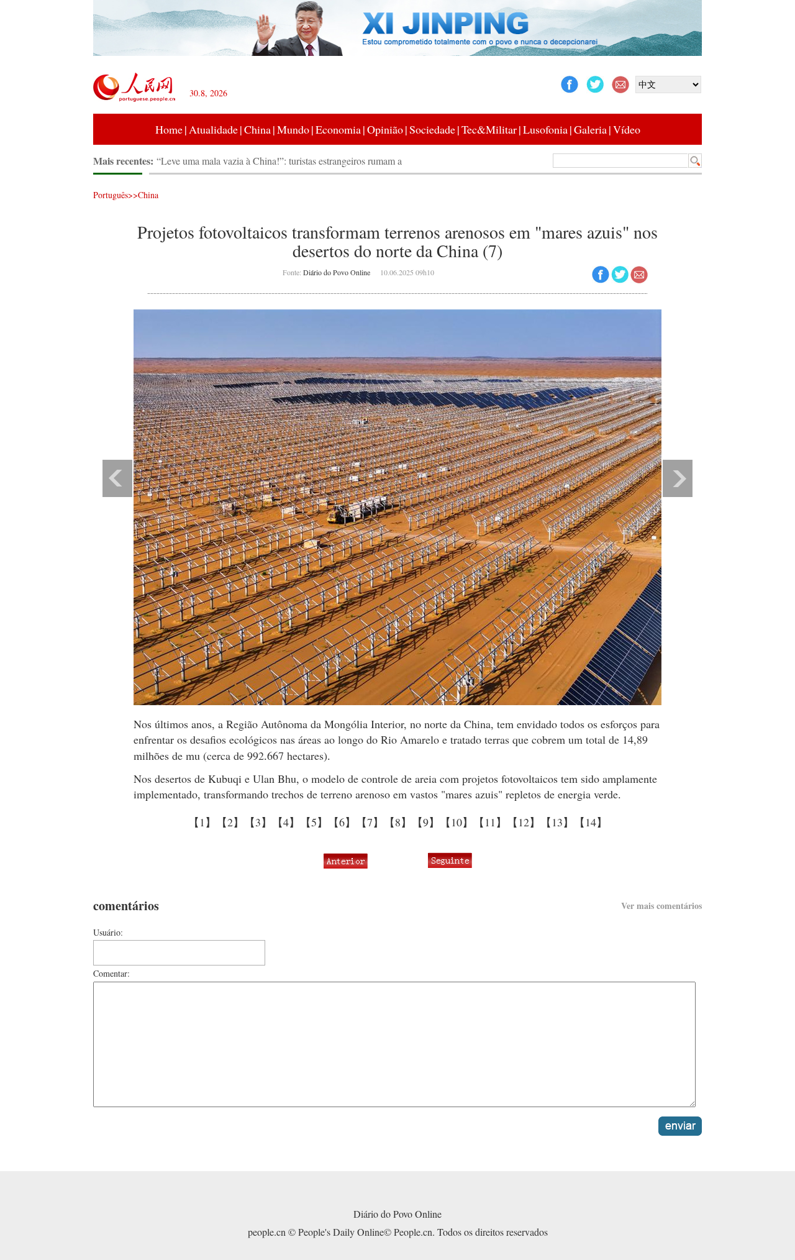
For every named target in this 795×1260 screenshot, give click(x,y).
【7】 (370, 822)
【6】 (342, 822)
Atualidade (213, 129)
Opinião (385, 129)
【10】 (456, 822)
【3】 (258, 822)
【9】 (426, 822)
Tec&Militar (489, 129)
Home (169, 129)
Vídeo (626, 129)
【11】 (490, 822)
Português (110, 195)
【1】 (202, 822)
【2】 (230, 822)
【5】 (314, 822)
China (257, 129)
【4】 (286, 822)
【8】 (398, 822)
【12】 (523, 822)
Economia (338, 129)
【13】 (557, 822)
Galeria (590, 129)
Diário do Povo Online (336, 272)
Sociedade (432, 129)
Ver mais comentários (661, 905)
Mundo (293, 129)
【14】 (590, 822)
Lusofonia (545, 129)
